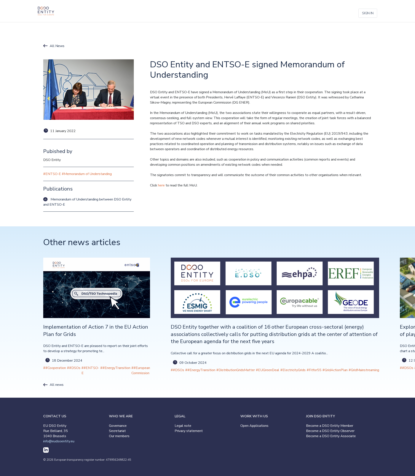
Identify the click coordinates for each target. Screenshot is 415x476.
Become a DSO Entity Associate (331, 436)
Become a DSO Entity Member (329, 425)
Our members (119, 436)
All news (57, 384)
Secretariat (117, 431)
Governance (118, 425)
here (161, 185)
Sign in (368, 13)
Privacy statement (189, 431)
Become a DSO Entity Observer (330, 431)
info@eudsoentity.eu (58, 441)
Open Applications (254, 425)
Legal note (183, 425)
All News (57, 46)
